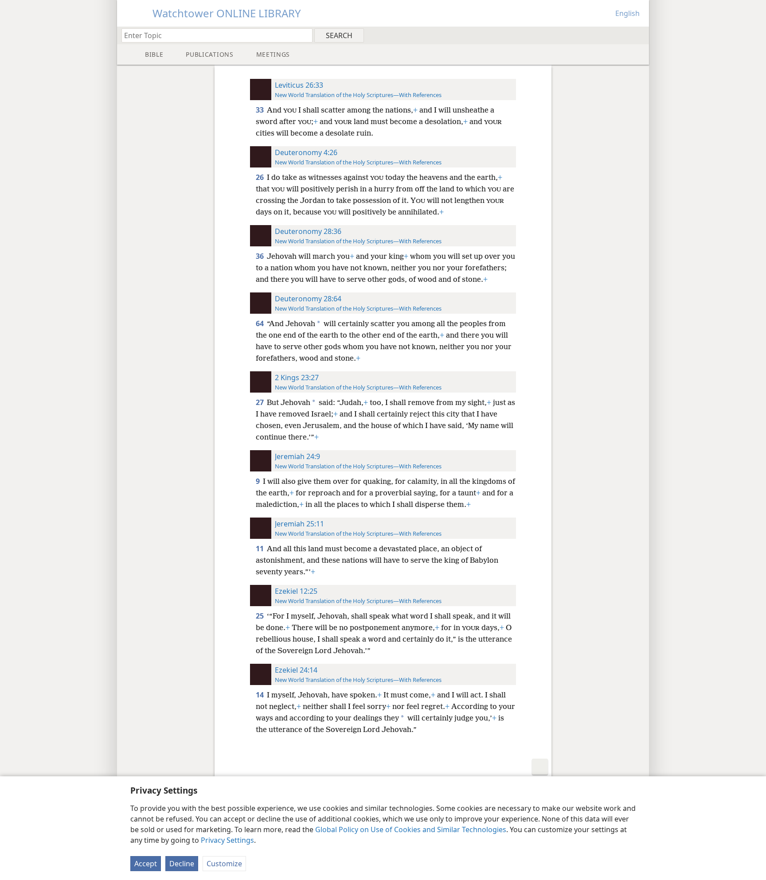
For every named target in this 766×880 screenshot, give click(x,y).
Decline (181, 863)
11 (260, 548)
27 (260, 402)
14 (260, 695)
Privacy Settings (227, 840)
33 (260, 110)
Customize (224, 863)
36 (260, 256)
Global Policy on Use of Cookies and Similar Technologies (410, 829)
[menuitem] (639, 35)
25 (260, 616)
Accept (145, 863)
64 (260, 323)
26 (260, 177)
